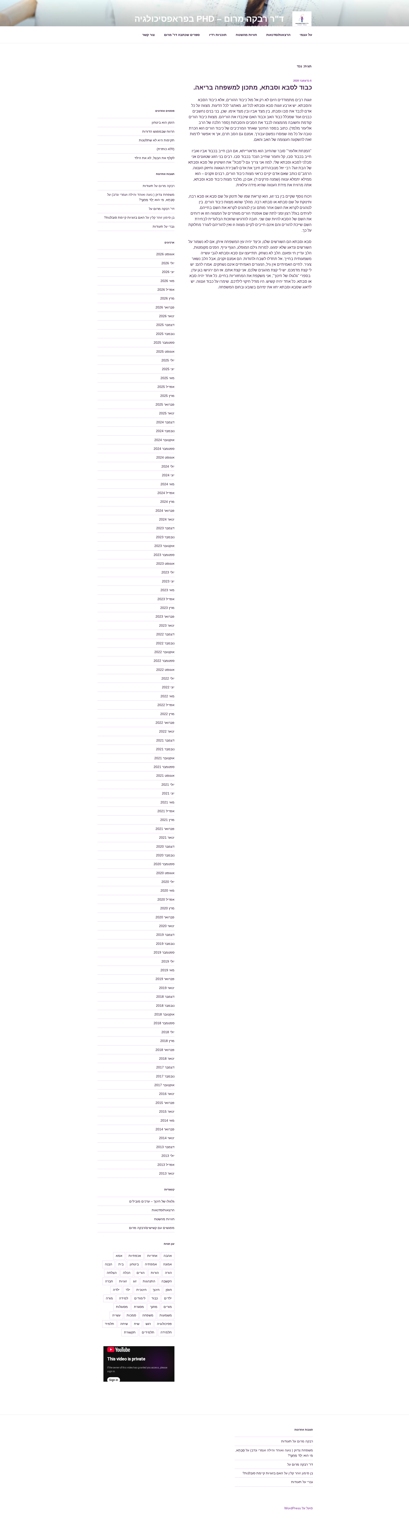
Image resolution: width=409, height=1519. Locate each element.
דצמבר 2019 (165, 935)
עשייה (116, 1315)
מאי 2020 (167, 890)
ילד (128, 1290)
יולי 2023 (167, 572)
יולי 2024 (167, 466)
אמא (119, 1256)
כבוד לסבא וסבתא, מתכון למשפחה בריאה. (252, 87)
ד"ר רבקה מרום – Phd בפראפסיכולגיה (209, 19)
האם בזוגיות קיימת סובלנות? (124, 217)
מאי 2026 (167, 281)
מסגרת (139, 1307)
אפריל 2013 (165, 1165)
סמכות (131, 1315)
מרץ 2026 (167, 298)
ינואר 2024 (166, 519)
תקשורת (130, 1332)
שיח (136, 1324)
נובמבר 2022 (165, 643)
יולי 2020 (167, 882)
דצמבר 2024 (165, 422)
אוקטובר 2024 (164, 440)
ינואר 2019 (166, 988)
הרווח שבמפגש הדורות (158, 131)
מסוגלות (122, 1307)
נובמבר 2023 (165, 537)
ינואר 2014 (166, 1138)
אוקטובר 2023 (164, 546)
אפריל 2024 (165, 493)
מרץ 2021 (167, 820)
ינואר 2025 (166, 413)
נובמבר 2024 (165, 431)
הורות (155, 1273)
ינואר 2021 (166, 837)
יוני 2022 (168, 687)
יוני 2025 (168, 369)
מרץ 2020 (167, 908)
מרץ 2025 (167, 396)
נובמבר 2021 (165, 749)
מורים (168, 1307)
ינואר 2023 (166, 625)
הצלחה (112, 1273)
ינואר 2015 (166, 1111)
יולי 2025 (167, 360)
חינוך (156, 1290)
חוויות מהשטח (246, 35)
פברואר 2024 (165, 510)
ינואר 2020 (166, 926)
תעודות (148, 186)
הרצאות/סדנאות (278, 35)
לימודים (139, 1298)
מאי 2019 (167, 970)
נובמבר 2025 (165, 334)
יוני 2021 (168, 793)
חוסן (169, 1290)
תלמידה (166, 1332)
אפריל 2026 (165, 289)
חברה (109, 1281)
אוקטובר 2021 (164, 758)
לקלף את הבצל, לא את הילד (154, 158)
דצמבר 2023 (165, 528)
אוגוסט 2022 (165, 670)
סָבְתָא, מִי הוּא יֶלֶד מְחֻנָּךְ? (156, 200)
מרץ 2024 (167, 501)
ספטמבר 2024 (164, 449)
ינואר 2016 (166, 1094)
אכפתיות (135, 1256)
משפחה (147, 1315)
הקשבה (166, 1281)
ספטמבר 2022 (164, 661)
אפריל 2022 (165, 705)
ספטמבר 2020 (164, 864)
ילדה (116, 1290)
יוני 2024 (168, 475)
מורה (109, 1298)
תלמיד (109, 1324)
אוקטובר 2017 (164, 1085)
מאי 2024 (167, 484)
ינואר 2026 (166, 316)
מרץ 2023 (167, 608)
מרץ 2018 (167, 1041)
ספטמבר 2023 (164, 555)
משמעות (166, 1315)
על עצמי (306, 35)
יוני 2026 (168, 272)
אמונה (167, 1264)
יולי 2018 (167, 1032)
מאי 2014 (167, 1120)
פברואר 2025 (165, 404)
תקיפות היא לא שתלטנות (156, 140)
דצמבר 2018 (165, 996)
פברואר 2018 (165, 1050)
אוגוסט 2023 (165, 563)
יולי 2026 (167, 263)
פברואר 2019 (165, 979)
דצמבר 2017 (165, 1067)
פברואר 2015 (165, 1103)
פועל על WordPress (298, 1508)
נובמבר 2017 (165, 1076)
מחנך (153, 1307)
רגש (148, 1324)
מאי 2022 (167, 696)
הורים (141, 1273)
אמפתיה (151, 1264)
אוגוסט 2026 (165, 254)
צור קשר (148, 35)
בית (121, 1264)
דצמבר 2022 (165, 634)
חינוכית (141, 1290)
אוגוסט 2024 (165, 457)
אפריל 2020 (165, 899)
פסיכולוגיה (164, 1324)
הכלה (126, 1273)
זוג (135, 1281)
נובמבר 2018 (165, 1005)
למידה (123, 1298)
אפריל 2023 (165, 599)
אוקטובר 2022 (164, 652)
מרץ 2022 (167, 714)
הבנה (108, 1264)
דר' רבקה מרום (163, 209)
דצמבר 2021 (165, 740)
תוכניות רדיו (218, 35)
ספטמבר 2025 (164, 342)
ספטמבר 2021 (164, 767)
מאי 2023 (167, 590)
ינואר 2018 (166, 1058)
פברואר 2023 (165, 616)
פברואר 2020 (165, 917)
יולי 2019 (167, 961)
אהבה (168, 1256)
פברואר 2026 (165, 307)
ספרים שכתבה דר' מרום (182, 35)
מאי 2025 (167, 378)
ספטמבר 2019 (164, 952)
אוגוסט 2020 (165, 873)
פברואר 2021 (165, 829)
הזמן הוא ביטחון (163, 122)
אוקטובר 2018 (164, 1014)
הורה (168, 1273)
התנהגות (149, 1281)
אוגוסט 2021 (165, 775)
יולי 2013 (167, 1156)
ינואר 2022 (166, 731)
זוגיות (123, 1281)
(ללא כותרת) (165, 149)
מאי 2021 (167, 802)
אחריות (152, 1256)
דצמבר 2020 (165, 846)
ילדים (168, 1298)
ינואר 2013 (166, 1173)
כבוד (154, 1298)
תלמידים (148, 1332)
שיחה (124, 1324)
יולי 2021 (167, 784)
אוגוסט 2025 (165, 351)
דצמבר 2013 (165, 1147)
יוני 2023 (168, 581)
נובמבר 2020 (165, 855)
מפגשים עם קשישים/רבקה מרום (151, 1228)
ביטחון (134, 1264)
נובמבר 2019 (165, 944)
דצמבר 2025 (165, 325)
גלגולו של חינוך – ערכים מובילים (151, 1201)
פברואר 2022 (165, 723)
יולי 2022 (167, 678)
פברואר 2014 (165, 1129)
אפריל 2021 (165, 811)
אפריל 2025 (165, 387)
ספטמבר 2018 (164, 1023)
